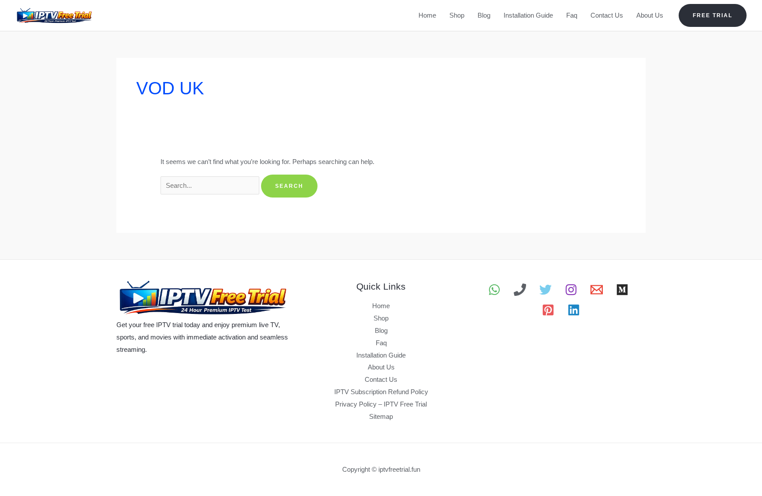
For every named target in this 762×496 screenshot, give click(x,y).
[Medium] (622, 290)
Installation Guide (528, 15)
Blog (484, 15)
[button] (713, 15)
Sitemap (381, 416)
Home (427, 15)
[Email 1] (596, 290)
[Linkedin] (574, 310)
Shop (456, 15)
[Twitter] (545, 290)
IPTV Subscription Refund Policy (381, 391)
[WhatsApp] (494, 290)
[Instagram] (571, 290)
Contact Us (606, 15)
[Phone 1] (520, 290)
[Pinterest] (548, 310)
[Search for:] (211, 185)
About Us (649, 15)
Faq (571, 15)
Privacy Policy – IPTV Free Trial (381, 404)
